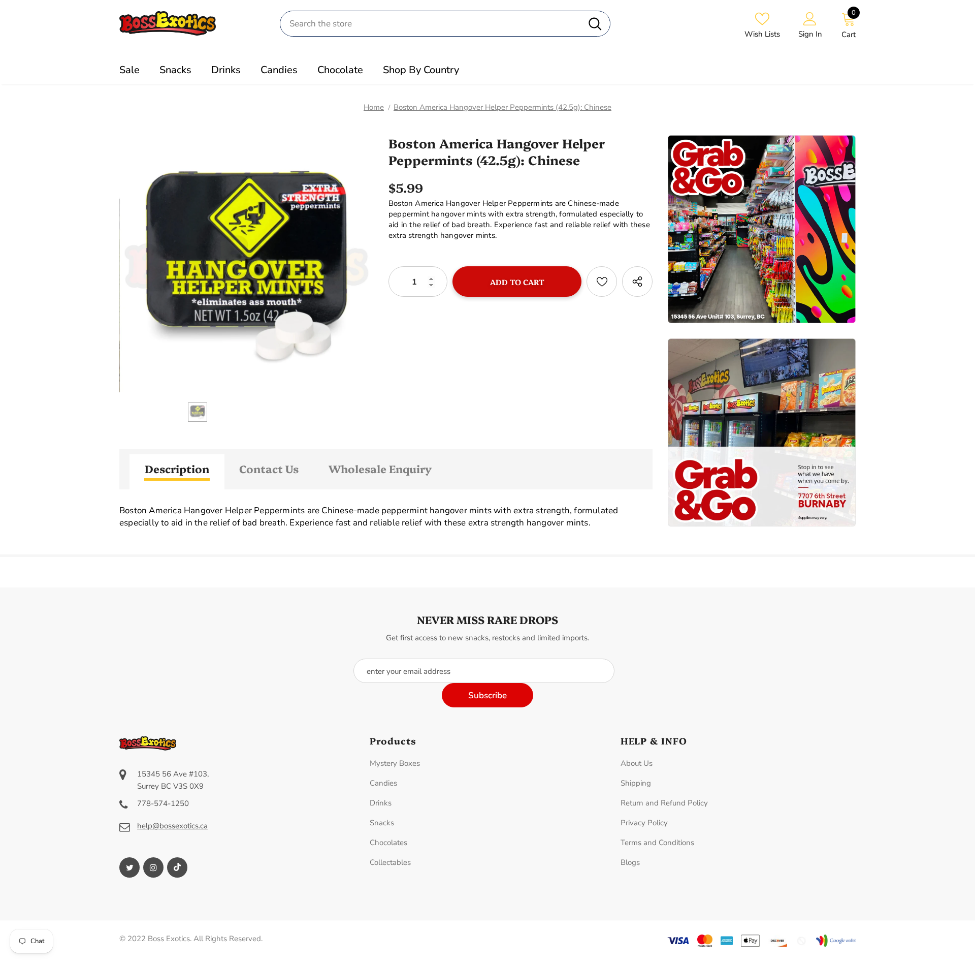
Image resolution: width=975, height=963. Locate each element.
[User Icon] (810, 18)
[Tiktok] (177, 867)
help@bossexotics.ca (172, 826)
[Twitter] (129, 867)
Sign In (810, 34)
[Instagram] (153, 867)
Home (374, 107)
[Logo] (192, 23)
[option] (246, 265)
